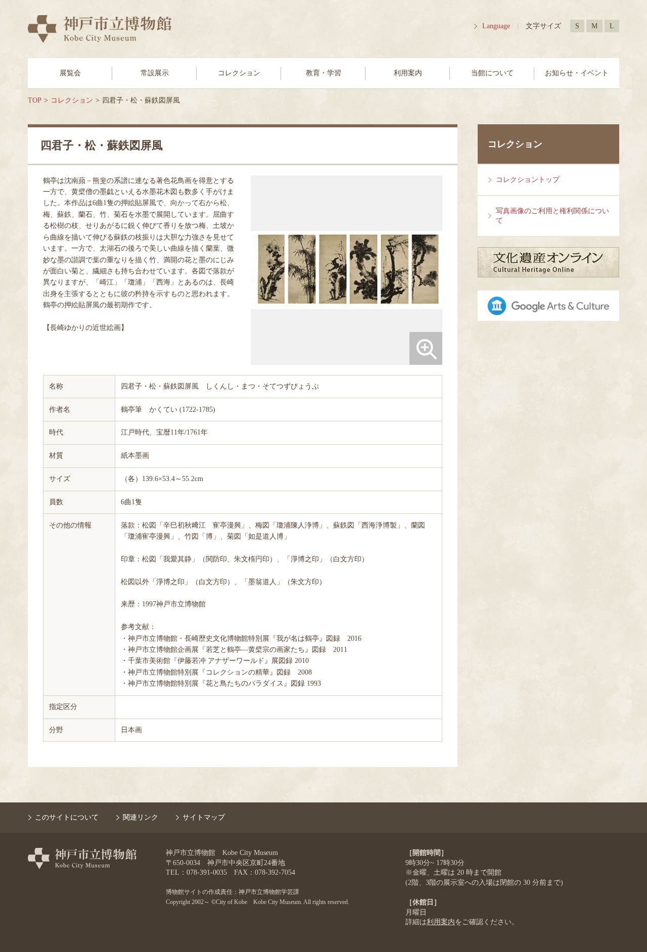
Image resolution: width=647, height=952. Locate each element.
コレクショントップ (528, 179)
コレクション (239, 73)
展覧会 (70, 73)
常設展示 (155, 73)
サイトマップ (203, 817)
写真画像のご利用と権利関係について (552, 216)
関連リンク (140, 817)
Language (496, 26)
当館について (492, 73)
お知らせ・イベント (577, 73)
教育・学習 (323, 73)
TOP (34, 100)
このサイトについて (67, 817)
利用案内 (408, 73)
